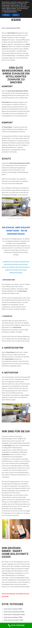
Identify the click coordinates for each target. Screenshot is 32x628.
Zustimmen (6, 15)
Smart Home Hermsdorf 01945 (13, 620)
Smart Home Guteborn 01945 (13, 617)
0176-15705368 (12, 604)
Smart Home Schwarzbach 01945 (14, 614)
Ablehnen (15, 15)
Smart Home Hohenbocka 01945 (14, 612)
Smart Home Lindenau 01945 (13, 609)
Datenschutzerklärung (10, 11)
